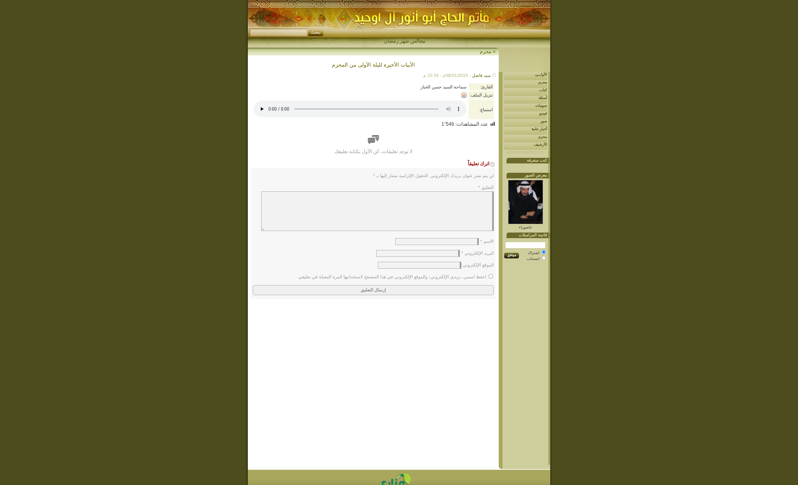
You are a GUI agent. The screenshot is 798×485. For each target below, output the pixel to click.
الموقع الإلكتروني (478, 265)
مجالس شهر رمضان (404, 41)
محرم (542, 82)
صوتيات (541, 105)
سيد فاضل (481, 75)
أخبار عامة (539, 129)
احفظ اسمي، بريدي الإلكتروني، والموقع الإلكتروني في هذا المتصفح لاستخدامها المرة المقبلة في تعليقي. (391, 277)
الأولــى (541, 74)
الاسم (487, 241)
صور (543, 121)
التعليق (486, 187)
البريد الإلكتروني (477, 253)
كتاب (543, 90)
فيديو (543, 113)
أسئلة (543, 98)
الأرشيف (540, 144)
